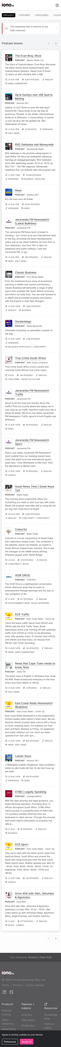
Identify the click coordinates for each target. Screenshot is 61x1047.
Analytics (26, 1014)
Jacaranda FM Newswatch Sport (32, 441)
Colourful (21, 529)
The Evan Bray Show (28, 55)
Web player (28, 1020)
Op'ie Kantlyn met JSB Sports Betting (34, 96)
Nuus (18, 190)
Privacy (17, 985)
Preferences (10, 1041)
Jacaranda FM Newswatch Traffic (32, 392)
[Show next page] (55, 43)
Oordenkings (23, 321)
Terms (5, 985)
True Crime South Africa (30, 358)
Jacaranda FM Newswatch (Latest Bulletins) (32, 221)
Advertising (8, 1029)
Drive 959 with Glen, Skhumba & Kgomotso (34, 895)
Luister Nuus (23, 756)
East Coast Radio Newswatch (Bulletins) (34, 705)
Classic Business (25, 272)
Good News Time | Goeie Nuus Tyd (34, 488)
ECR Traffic (22, 614)
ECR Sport (21, 844)
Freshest (8, 15)
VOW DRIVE (22, 575)
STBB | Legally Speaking (30, 791)
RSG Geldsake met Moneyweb (34, 144)
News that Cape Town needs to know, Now (35, 665)
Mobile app (28, 1025)
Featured (24, 15)
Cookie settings (35, 985)
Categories (41, 15)
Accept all (26, 1041)
